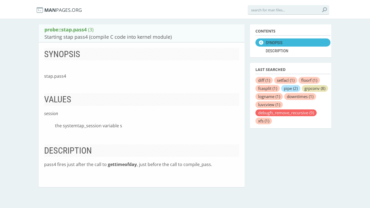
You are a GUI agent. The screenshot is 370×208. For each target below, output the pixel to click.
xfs (263, 120)
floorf (309, 80)
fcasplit (267, 88)
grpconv (314, 88)
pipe (291, 88)
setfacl (285, 80)
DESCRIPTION (277, 50)
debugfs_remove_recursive (286, 112)
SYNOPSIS (274, 42)
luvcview (269, 104)
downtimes (300, 96)
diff (264, 80)
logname (269, 96)
